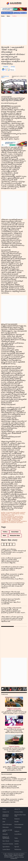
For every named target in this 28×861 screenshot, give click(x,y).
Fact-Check (6, 841)
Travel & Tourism (8, 844)
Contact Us (6, 812)
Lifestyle (5, 834)
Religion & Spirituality (6, 837)
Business (17, 819)
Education (6, 827)
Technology (17, 827)
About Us (17, 809)
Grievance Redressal (6, 815)
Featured (4, 694)
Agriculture (6, 847)
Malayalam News (15, 536)
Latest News (6, 849)
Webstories (17, 849)
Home (2, 16)
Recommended (6, 774)
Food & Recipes (7, 824)
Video (16, 838)
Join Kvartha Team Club (20, 815)
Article (16, 844)
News (8, 16)
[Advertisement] (14, 31)
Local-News (17, 834)
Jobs (4, 822)
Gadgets (16, 831)
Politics (14, 16)
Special (16, 847)
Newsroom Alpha (5, 77)
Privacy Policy (18, 812)
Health (16, 822)
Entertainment (18, 824)
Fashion (16, 841)
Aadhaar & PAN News (7, 830)
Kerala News (15, 532)
